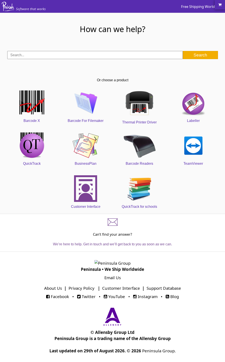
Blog (174, 296)
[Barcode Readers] (139, 128)
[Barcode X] (32, 85)
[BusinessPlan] (85, 128)
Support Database (164, 288)
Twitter (88, 296)
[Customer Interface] (85, 171)
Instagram (147, 296)
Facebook (59, 296)
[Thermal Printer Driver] (139, 85)
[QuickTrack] (32, 128)
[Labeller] (193, 85)
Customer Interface (121, 288)
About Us (53, 288)
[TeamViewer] (193, 128)
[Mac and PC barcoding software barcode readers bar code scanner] (8, 9)
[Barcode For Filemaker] (85, 85)
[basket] (220, 4)
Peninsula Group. (159, 350)
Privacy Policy (81, 288)
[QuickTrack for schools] (139, 171)
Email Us (112, 277)
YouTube (116, 296)
